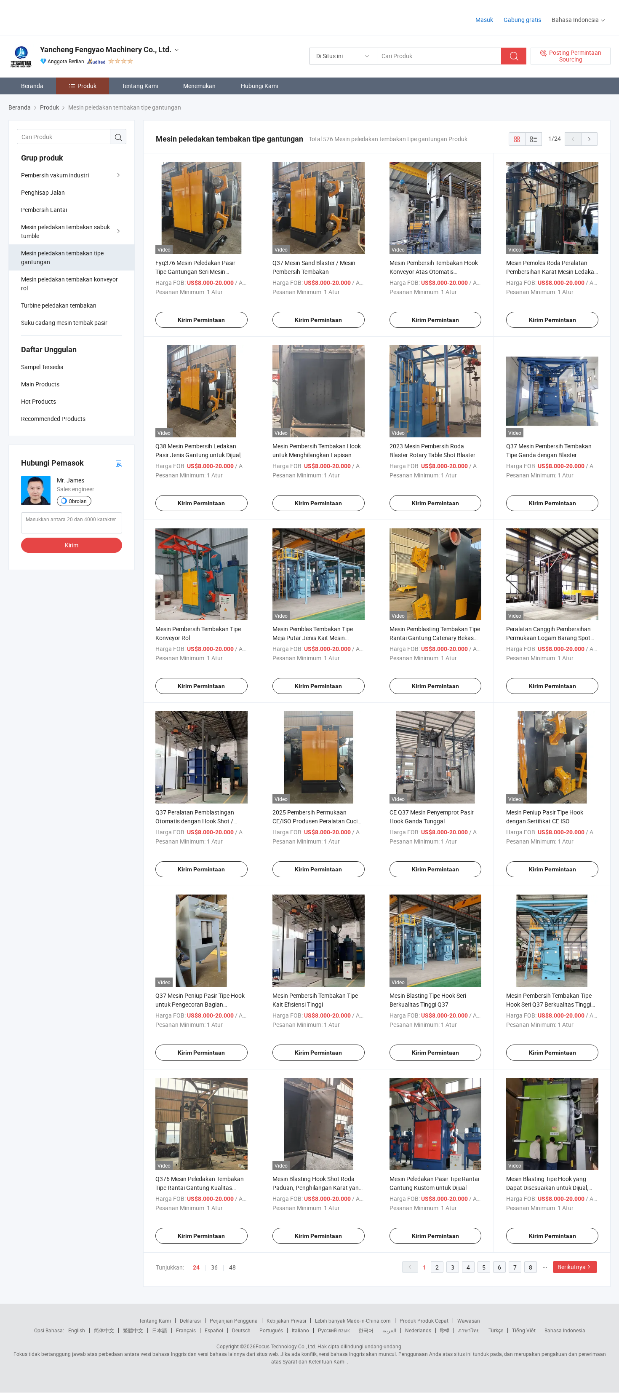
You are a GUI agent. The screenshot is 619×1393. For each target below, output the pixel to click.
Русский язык (334, 1330)
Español (214, 1330)
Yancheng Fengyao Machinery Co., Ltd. (105, 49)
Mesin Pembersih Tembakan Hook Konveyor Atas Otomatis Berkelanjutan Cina (434, 271)
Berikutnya (572, 1267)
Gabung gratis (522, 20)
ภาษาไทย (469, 1330)
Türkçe (495, 1330)
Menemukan (199, 86)
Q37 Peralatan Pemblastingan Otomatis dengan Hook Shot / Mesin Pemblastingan (194, 821)
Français (186, 1330)
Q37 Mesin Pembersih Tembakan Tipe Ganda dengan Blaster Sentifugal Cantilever (549, 455)
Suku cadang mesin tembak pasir (64, 323)
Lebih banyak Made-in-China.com (353, 1320)
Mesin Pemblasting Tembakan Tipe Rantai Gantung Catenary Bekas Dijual (435, 638)
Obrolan (78, 501)
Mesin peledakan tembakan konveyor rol (69, 283)
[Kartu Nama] (118, 463)
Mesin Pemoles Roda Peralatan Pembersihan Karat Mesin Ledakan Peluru (552, 271)
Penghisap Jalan (43, 192)
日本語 (159, 1330)
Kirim (71, 545)
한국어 (366, 1330)
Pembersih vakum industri (55, 175)
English (76, 1330)
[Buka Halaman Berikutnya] (590, 139)
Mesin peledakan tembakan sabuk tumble (65, 231)
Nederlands (418, 1330)
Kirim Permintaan (201, 319)
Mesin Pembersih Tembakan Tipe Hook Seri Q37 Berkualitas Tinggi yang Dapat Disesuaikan (549, 1004)
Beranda (32, 86)
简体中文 (104, 1330)
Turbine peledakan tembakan (58, 305)
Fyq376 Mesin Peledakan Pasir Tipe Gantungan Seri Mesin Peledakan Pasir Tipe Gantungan (198, 271)
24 (196, 1267)
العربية (389, 1330)
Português (271, 1330)
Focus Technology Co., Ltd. (286, 1346)
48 (232, 1267)
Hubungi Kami (259, 86)
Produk (86, 86)
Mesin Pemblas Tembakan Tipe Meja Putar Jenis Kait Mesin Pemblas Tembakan (312, 638)
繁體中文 (133, 1330)
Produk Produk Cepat (424, 1320)
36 (214, 1267)
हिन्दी (444, 1330)
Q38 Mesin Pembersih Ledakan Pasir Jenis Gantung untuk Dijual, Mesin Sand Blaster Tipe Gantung (198, 455)
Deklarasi (190, 1320)
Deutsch (241, 1330)
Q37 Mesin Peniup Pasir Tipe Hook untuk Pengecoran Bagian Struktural (200, 1004)
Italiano (300, 1330)
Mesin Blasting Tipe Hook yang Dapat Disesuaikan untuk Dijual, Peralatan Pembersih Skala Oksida (551, 1187)
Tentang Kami (140, 86)
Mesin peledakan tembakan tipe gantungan (62, 257)
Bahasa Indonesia (564, 1330)
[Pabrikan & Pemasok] (62, 17)
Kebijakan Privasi (286, 1320)
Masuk (484, 20)
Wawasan (468, 1320)
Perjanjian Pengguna (234, 1320)
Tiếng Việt (524, 1330)
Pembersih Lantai (44, 210)
